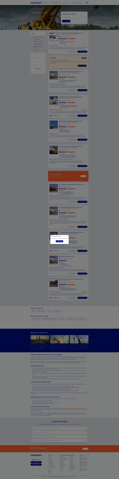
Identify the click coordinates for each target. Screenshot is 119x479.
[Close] (67, 236)
